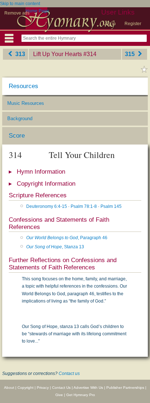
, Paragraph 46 (66, 237)
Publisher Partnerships (125, 388)
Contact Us (61, 388)
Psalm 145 (111, 206)
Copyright (25, 388)
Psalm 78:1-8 (84, 206)
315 (130, 54)
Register (133, 23)
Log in (109, 23)
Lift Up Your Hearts (57, 54)
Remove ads (16, 13)
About (9, 388)
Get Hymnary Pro (80, 395)
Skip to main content (20, 3)
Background (19, 118)
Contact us (69, 373)
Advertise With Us (88, 388)
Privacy (43, 388)
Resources (23, 86)
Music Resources (25, 103)
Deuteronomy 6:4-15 (46, 206)
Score (17, 135)
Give (59, 395)
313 (19, 54)
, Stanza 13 (55, 246)
